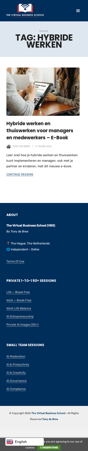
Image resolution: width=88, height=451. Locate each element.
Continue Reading (19, 174)
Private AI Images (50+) (22, 324)
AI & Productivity (17, 364)
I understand (49, 447)
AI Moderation (15, 356)
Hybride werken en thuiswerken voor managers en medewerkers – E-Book (39, 130)
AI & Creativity (16, 373)
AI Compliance (16, 389)
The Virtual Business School (48, 413)
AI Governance (16, 381)
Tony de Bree (21, 146)
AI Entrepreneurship (20, 316)
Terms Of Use (15, 261)
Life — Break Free (18, 292)
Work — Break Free (18, 300)
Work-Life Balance (18, 308)
